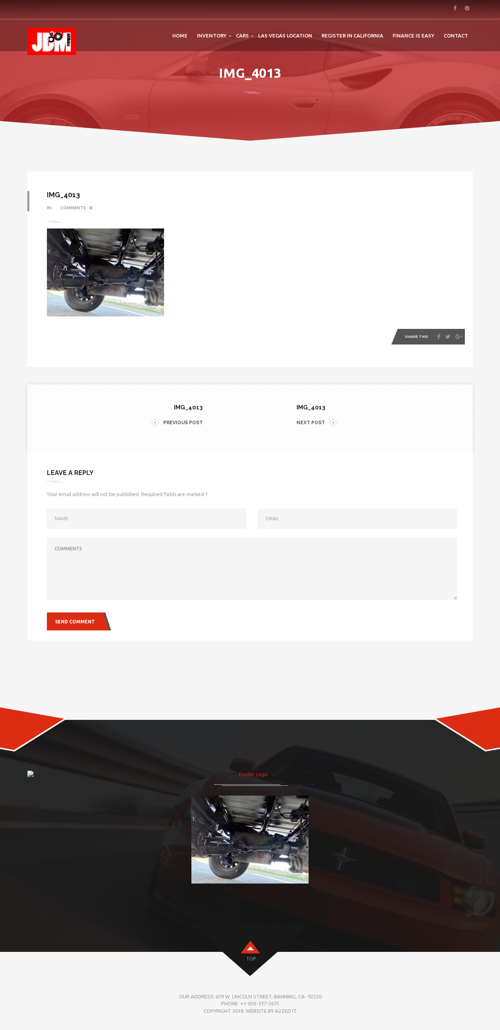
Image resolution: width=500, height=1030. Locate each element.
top (251, 958)
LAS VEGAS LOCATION (285, 35)
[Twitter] (447, 336)
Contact (456, 35)
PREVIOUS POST (183, 422)
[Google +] (458, 336)
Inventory (212, 35)
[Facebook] (438, 336)
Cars (242, 35)
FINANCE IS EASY (413, 35)
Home (180, 35)
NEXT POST (310, 422)
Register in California (352, 35)
